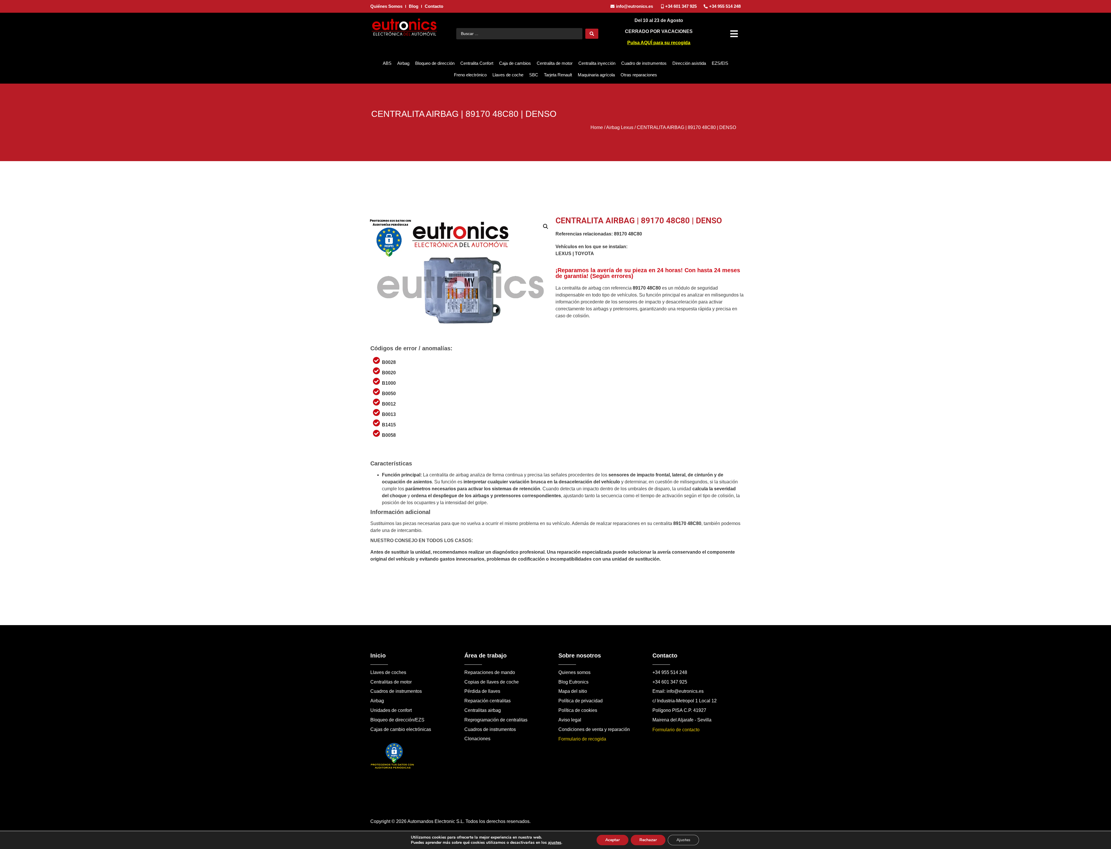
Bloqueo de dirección (435, 63)
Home (597, 127)
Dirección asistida (689, 63)
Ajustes (683, 840)
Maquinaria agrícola (596, 74)
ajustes (554, 842)
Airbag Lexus (619, 127)
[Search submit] (591, 34)
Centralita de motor (555, 63)
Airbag (403, 63)
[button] (735, 34)
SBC (533, 74)
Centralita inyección (596, 63)
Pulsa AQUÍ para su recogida (658, 42)
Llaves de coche (507, 74)
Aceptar (612, 840)
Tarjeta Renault (558, 74)
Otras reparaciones (639, 74)
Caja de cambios (515, 63)
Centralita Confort (476, 63)
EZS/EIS (720, 63)
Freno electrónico (470, 74)
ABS (387, 63)
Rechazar (648, 840)
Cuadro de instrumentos (644, 63)
